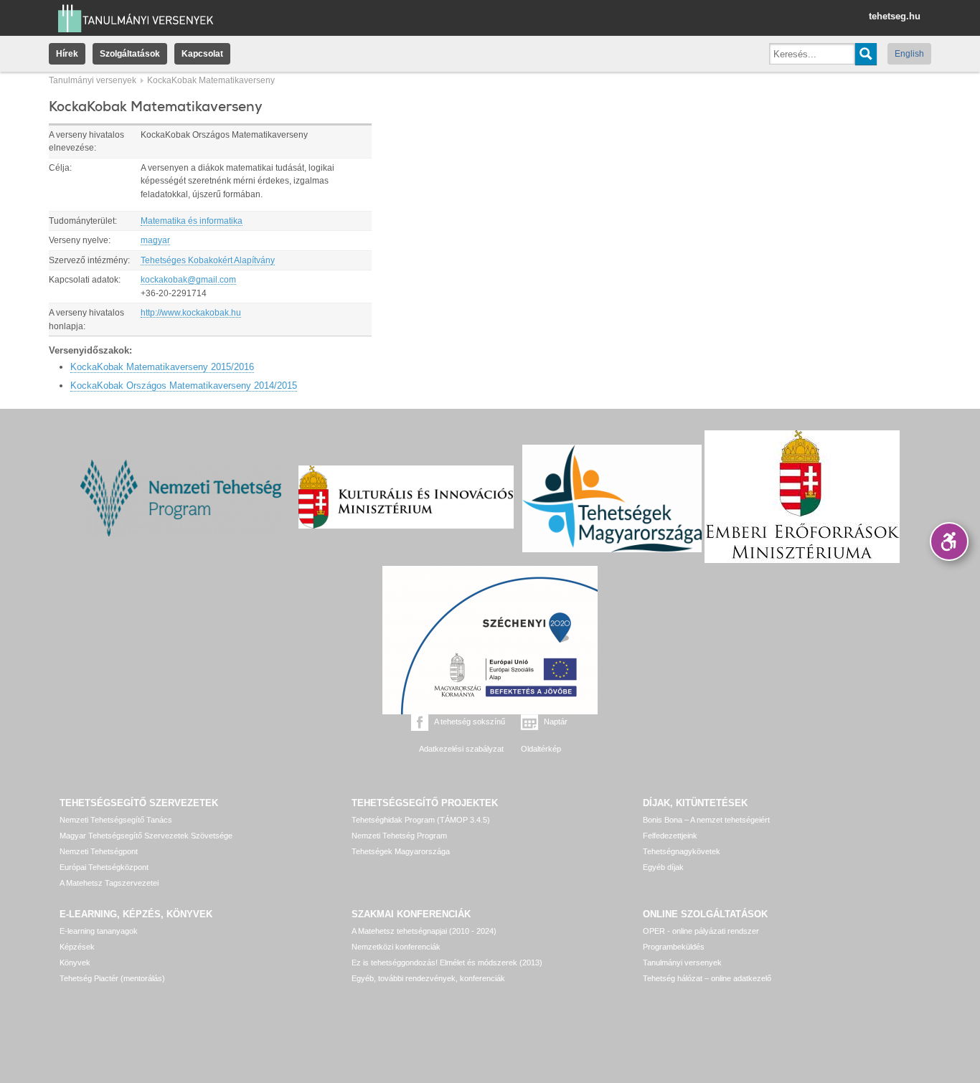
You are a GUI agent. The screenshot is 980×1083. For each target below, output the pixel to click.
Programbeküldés (674, 946)
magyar (155, 240)
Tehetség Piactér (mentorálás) (112, 978)
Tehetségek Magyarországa (401, 851)
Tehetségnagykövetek (681, 851)
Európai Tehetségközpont (104, 867)
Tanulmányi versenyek (92, 80)
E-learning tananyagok (99, 931)
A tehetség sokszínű (469, 721)
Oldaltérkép (541, 748)
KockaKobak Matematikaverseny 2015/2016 (162, 366)
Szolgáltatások (130, 54)
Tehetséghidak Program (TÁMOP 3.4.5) (421, 819)
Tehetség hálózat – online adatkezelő (707, 978)
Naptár (555, 721)
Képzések (77, 946)
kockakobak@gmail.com (188, 279)
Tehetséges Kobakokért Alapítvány (208, 260)
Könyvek (75, 962)
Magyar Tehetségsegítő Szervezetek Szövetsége (146, 835)
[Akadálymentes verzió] (949, 541)
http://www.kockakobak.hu (191, 312)
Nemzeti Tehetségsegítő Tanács (116, 819)
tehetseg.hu (894, 16)
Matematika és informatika (191, 221)
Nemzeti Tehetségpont (99, 851)
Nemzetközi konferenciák (396, 946)
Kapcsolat (202, 54)
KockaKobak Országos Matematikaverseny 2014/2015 (183, 385)
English (909, 54)
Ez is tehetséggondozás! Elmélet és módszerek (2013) (447, 962)
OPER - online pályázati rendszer (701, 931)
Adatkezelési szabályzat (461, 748)
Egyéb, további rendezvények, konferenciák (428, 978)
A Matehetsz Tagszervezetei (109, 883)
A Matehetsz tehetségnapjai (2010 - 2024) (424, 931)
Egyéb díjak (663, 867)
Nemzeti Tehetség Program (399, 835)
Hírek (67, 54)
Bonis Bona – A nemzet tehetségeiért (706, 819)
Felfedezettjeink (670, 835)
